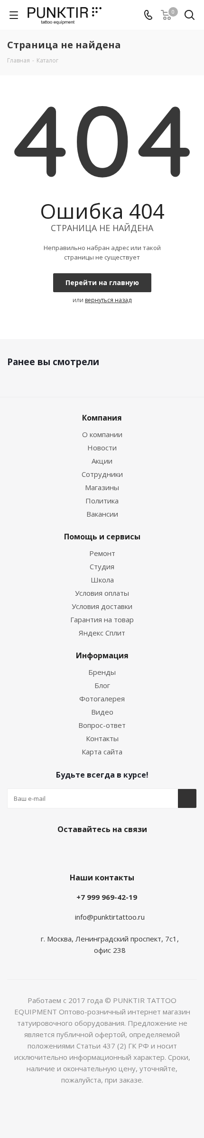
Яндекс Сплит (102, 632)
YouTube (75, 851)
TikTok (170, 851)
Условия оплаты (102, 593)
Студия (102, 566)
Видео (102, 712)
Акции (102, 461)
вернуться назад (108, 300)
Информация (102, 655)
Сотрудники (102, 474)
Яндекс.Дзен (147, 851)
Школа (102, 579)
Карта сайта (102, 751)
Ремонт (102, 553)
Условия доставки (102, 606)
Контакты (102, 738)
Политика (102, 500)
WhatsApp (123, 851)
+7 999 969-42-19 (106, 897)
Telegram (52, 851)
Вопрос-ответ (102, 725)
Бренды (102, 672)
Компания (102, 417)
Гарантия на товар (102, 619)
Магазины (102, 487)
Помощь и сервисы (102, 536)
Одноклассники (99, 851)
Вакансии (102, 514)
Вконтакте (28, 851)
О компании (102, 434)
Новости (102, 447)
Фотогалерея (102, 698)
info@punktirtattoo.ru (110, 917)
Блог (102, 685)
